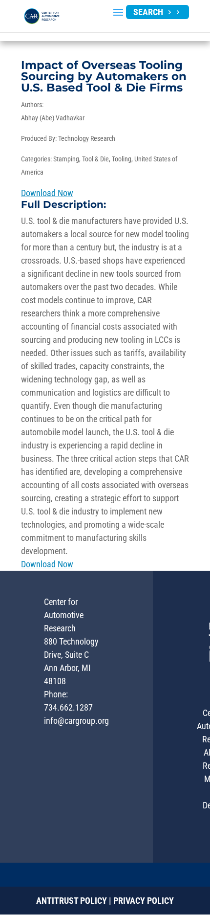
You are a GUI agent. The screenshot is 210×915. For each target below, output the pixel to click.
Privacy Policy (143, 900)
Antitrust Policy (71, 900)
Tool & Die (95, 159)
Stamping (66, 159)
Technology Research (86, 138)
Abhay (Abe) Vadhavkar (52, 118)
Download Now (47, 193)
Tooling (121, 159)
